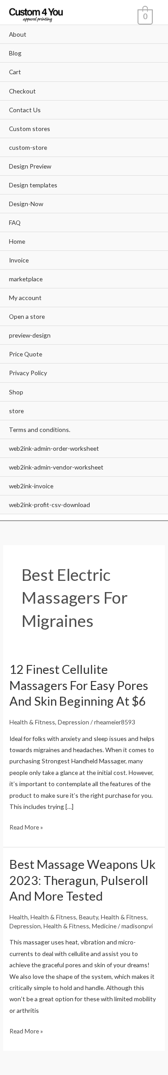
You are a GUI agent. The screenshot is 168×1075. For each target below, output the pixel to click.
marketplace (26, 279)
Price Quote (25, 354)
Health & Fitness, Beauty (64, 917)
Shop (16, 392)
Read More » (26, 826)
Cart (15, 72)
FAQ (15, 222)
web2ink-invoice (31, 486)
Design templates (33, 185)
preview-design (30, 335)
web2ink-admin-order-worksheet (54, 448)
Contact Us (25, 110)
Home (17, 241)
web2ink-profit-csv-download (49, 504)
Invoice (19, 260)
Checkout (22, 91)
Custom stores (29, 128)
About (17, 34)
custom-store (28, 147)
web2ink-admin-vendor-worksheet (56, 467)
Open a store (27, 316)
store (16, 411)
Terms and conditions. (39, 429)
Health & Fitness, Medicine (79, 926)
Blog (15, 53)
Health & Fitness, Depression (49, 722)
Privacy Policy (28, 373)
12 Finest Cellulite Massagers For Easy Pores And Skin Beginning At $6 (78, 685)
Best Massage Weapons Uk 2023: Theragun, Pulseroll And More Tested (82, 880)
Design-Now (26, 203)
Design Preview (30, 166)
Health (18, 917)
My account (25, 297)
